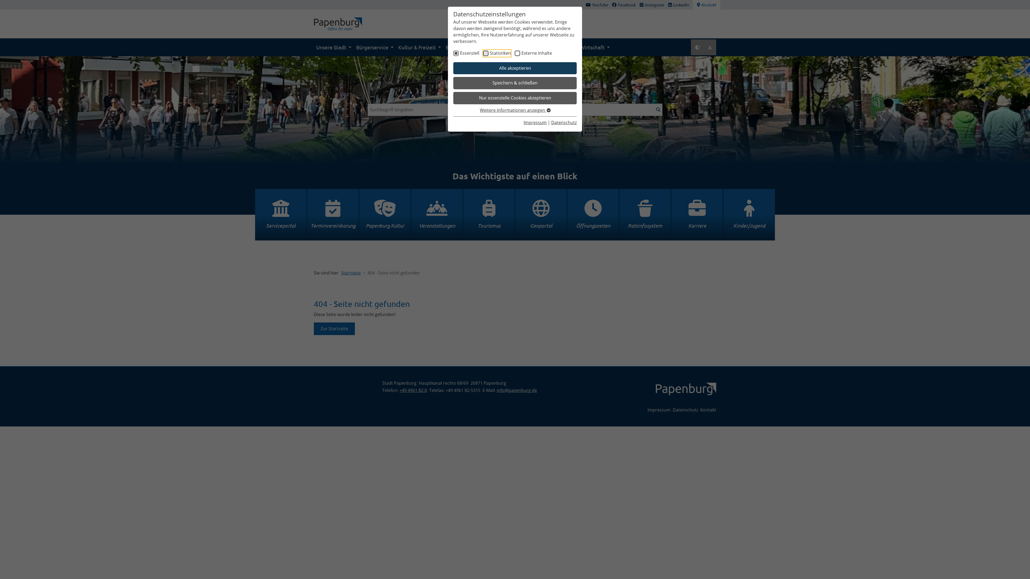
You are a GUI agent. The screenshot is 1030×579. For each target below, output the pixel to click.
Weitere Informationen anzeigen (513, 110)
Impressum (535, 122)
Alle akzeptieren (515, 68)
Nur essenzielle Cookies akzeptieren (515, 98)
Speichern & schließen (515, 83)
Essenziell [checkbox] (469, 53)
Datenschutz (564, 122)
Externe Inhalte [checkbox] (536, 53)
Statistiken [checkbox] (500, 53)
